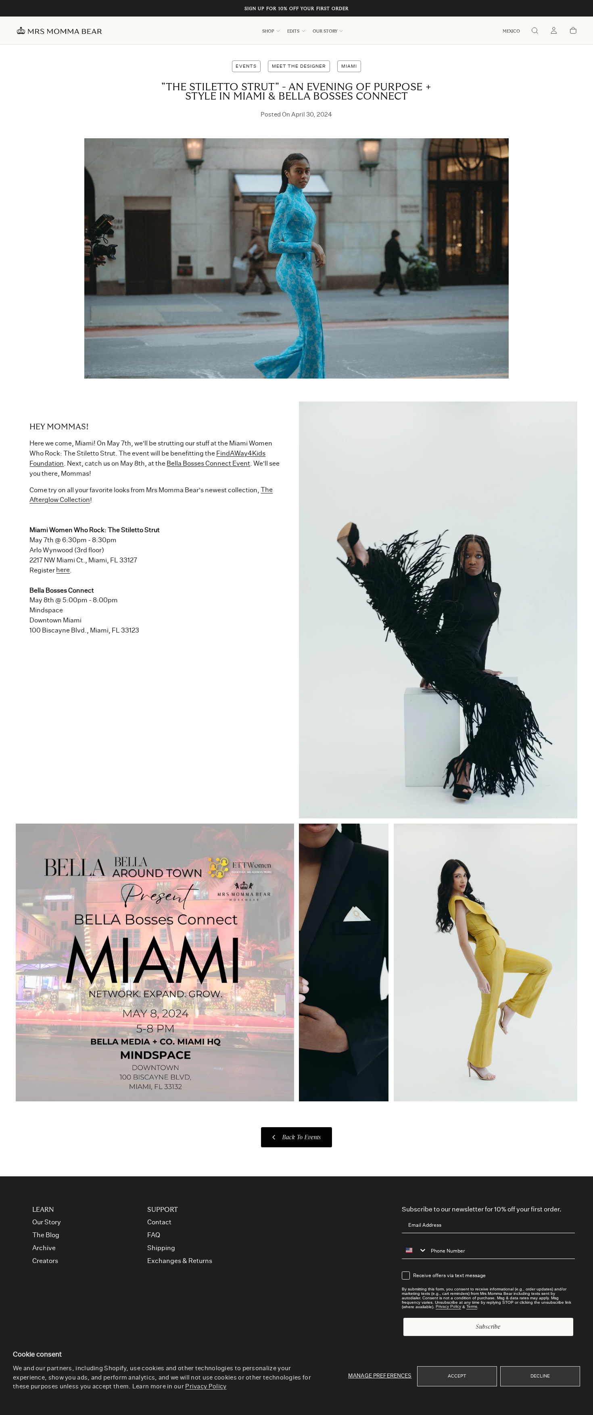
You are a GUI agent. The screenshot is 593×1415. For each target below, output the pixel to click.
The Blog (45, 1235)
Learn (43, 1210)
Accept (457, 1376)
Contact (159, 1222)
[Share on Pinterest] (542, 161)
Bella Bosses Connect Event (208, 463)
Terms (471, 1307)
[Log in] (553, 31)
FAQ (153, 1235)
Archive (44, 1248)
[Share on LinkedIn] (542, 178)
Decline (540, 1376)
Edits (293, 31)
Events (246, 66)
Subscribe (488, 1326)
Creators (45, 1261)
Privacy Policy (205, 1387)
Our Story (325, 31)
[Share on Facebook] (542, 195)
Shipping (161, 1248)
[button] (511, 31)
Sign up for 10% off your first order (296, 8)
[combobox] (414, 1250)
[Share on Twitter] (542, 143)
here (63, 570)
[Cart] (573, 31)
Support (162, 1210)
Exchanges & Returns (179, 1261)
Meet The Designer (299, 66)
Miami (349, 66)
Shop (268, 31)
